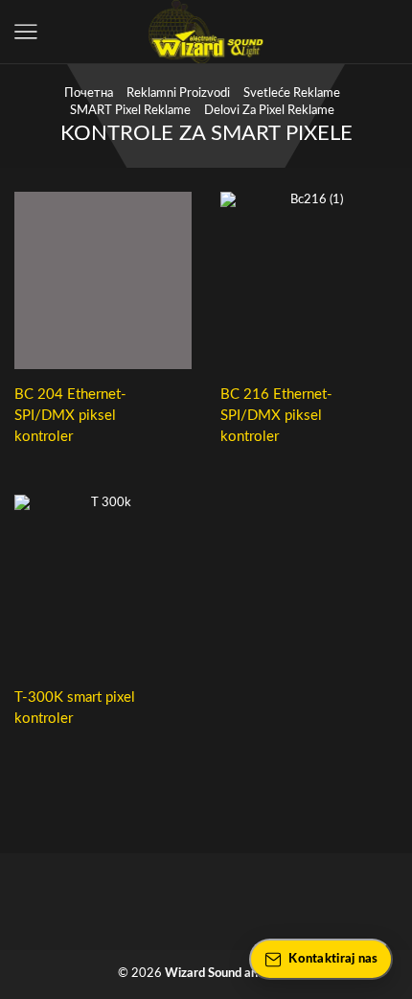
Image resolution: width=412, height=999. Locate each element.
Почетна (88, 93)
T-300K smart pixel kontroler (74, 708)
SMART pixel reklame (130, 111)
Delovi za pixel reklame (269, 111)
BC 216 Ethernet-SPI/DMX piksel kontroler (276, 415)
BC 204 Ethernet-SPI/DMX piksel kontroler (70, 415)
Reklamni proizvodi (178, 93)
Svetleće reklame (291, 93)
